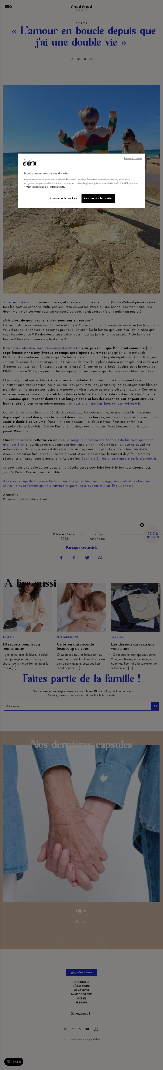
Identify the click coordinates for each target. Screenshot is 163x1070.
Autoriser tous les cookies (98, 198)
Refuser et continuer (133, 158)
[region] (81, 180)
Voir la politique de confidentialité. (45, 186)
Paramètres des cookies (63, 198)
